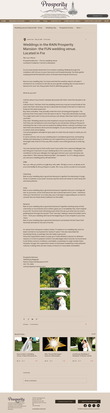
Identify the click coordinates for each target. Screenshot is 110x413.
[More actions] (86, 39)
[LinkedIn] (98, 405)
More (78, 28)
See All (93, 334)
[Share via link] (36, 319)
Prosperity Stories (66, 28)
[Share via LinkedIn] (32, 319)
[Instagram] (89, 405)
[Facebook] (85, 405)
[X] (93, 405)
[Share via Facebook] (24, 319)
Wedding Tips (51, 28)
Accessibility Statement (39, 408)
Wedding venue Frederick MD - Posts (28, 28)
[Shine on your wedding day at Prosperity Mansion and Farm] (55, 344)
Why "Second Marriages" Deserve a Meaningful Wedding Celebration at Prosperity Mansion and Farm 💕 (55, 355)
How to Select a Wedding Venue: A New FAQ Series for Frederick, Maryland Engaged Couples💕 (27, 355)
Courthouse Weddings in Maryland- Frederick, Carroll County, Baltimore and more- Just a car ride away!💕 (82, 355)
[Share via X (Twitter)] (28, 319)
